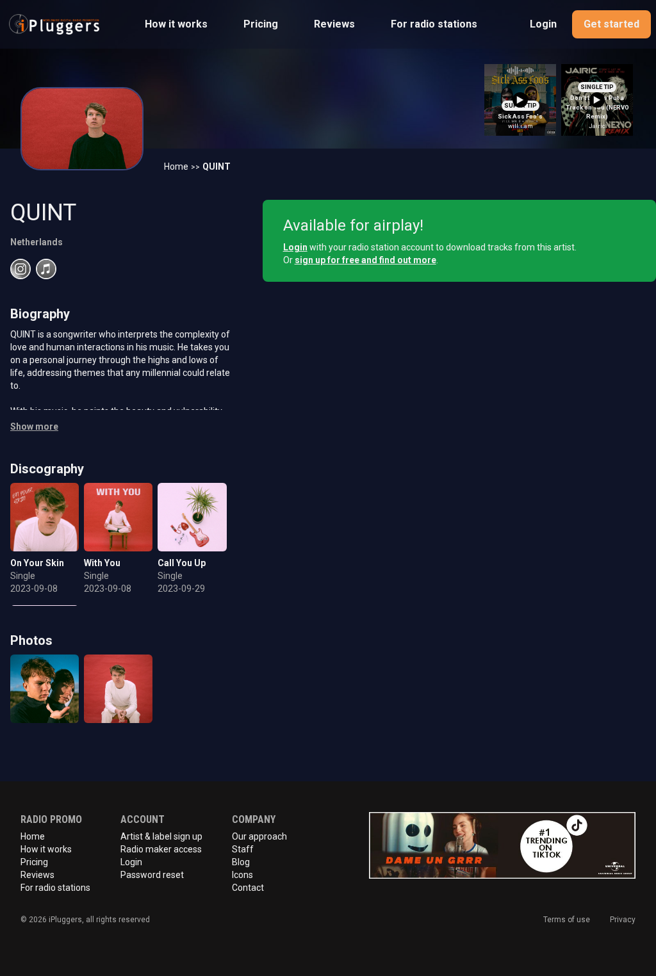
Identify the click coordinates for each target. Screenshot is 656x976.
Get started (611, 24)
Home (176, 166)
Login (543, 24)
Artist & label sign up (161, 836)
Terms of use (566, 919)
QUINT (216, 166)
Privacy (623, 919)
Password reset (152, 875)
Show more (34, 426)
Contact (248, 887)
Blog (241, 862)
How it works (176, 24)
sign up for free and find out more (365, 260)
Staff (243, 849)
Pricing (260, 24)
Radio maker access (161, 849)
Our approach (259, 836)
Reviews (334, 24)
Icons (242, 875)
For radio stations (434, 24)
